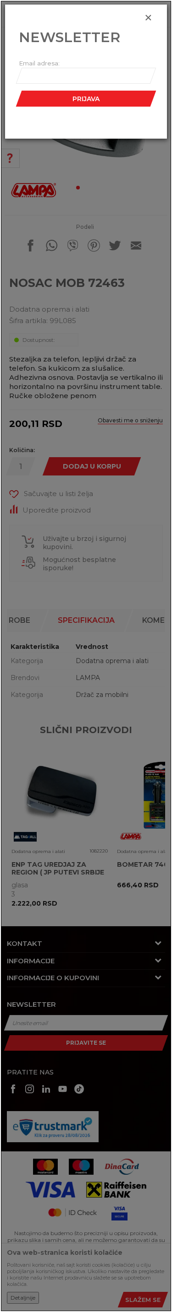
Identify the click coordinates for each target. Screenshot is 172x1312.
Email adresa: (39, 63)
